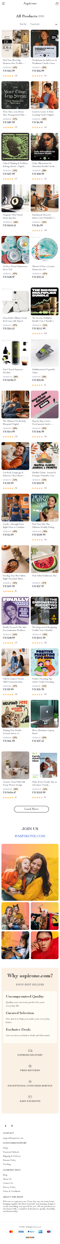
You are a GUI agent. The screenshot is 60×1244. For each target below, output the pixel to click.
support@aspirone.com (13, 1138)
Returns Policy (9, 1160)
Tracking (7, 1164)
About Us (7, 1179)
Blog (5, 1175)
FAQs (5, 1148)
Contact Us (8, 1183)
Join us (30, 829)
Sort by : (23, 24)
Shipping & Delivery (12, 1156)
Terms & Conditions (11, 1191)
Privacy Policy (9, 1187)
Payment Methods (11, 1152)
